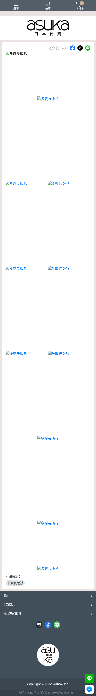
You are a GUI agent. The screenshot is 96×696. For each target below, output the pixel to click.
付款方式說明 (12, 613)
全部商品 (9, 604)
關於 (6, 595)
